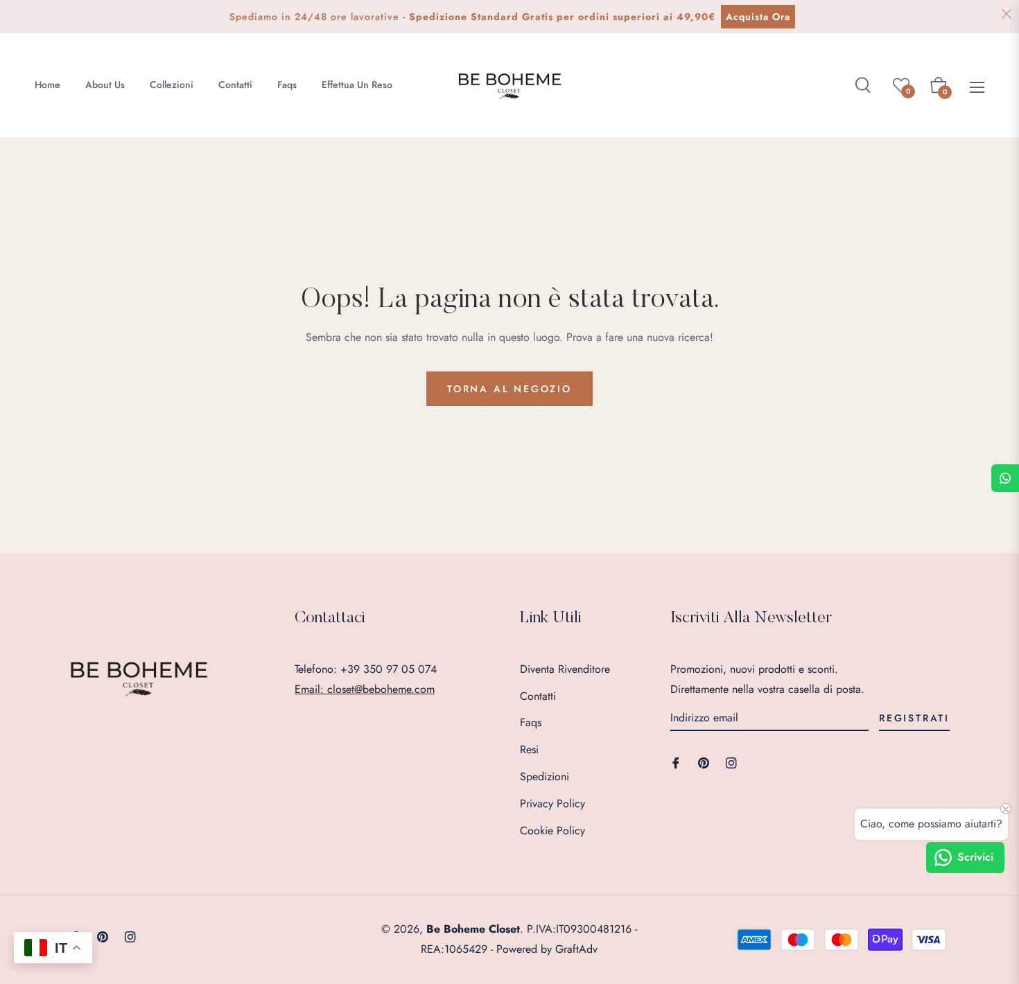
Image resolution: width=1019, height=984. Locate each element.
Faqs (530, 722)
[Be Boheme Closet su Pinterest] (703, 762)
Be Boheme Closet (473, 929)
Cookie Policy (552, 830)
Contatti (538, 696)
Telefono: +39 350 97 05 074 (366, 669)
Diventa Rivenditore (565, 669)
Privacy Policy (552, 803)
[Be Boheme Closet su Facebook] (675, 762)
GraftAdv (576, 949)
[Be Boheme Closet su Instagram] (731, 762)
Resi (529, 749)
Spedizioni (544, 776)
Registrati (914, 718)
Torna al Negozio (509, 389)
